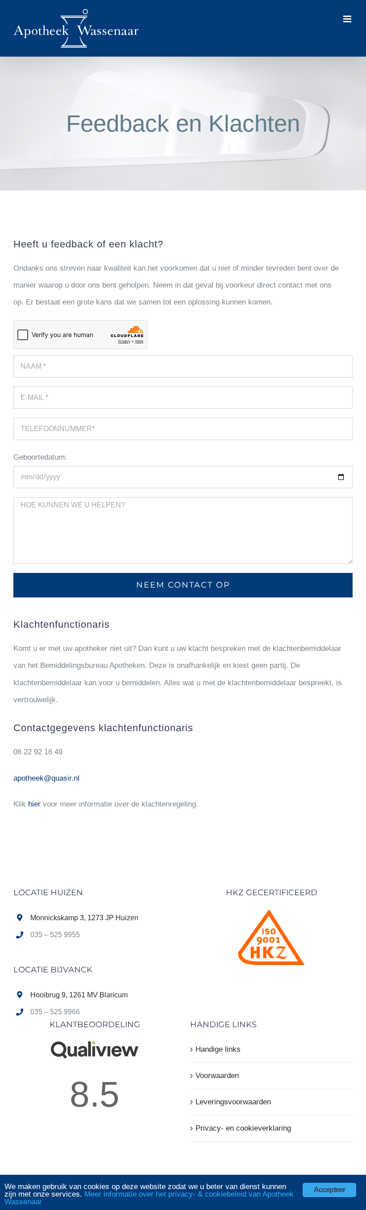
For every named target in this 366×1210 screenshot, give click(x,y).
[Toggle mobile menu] (348, 19)
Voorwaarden (217, 1075)
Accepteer (329, 1190)
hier (34, 804)
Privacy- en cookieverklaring (243, 1128)
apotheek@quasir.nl (46, 778)
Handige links (218, 1049)
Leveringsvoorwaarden (233, 1102)
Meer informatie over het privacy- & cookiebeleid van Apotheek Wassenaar (149, 1198)
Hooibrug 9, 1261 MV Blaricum (79, 995)
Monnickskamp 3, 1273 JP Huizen (84, 918)
